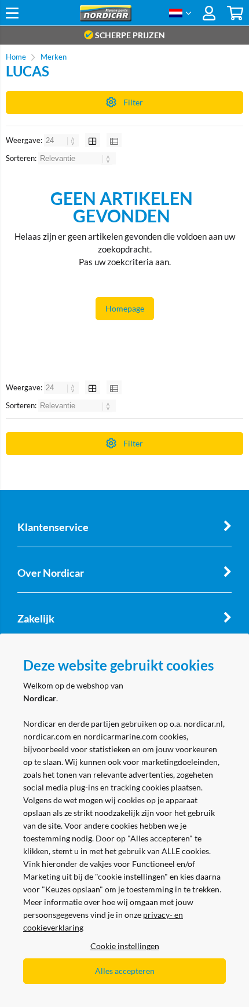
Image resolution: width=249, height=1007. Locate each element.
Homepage (124, 308)
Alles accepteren (125, 971)
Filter (133, 102)
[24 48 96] (62, 140)
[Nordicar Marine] (105, 18)
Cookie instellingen (124, 946)
